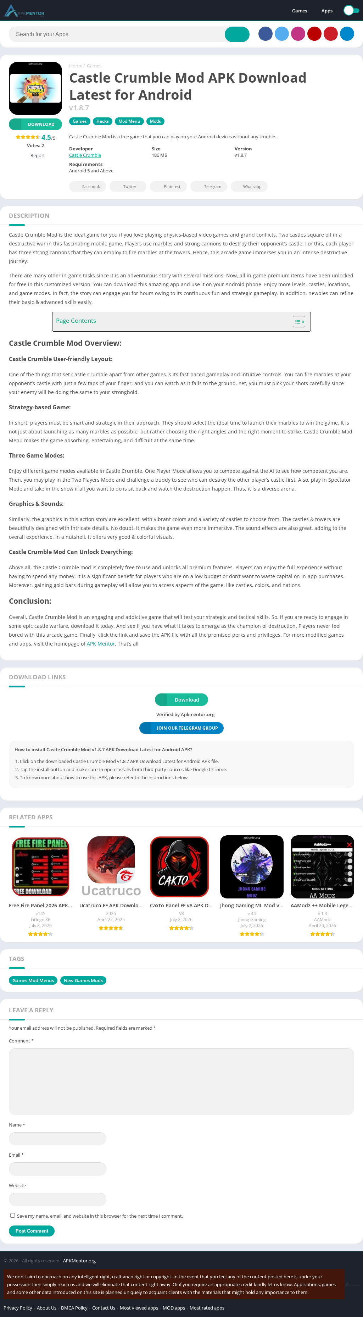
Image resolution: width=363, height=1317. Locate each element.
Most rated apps (207, 1308)
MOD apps (174, 1308)
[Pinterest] (331, 34)
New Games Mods (83, 980)
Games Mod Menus (33, 980)
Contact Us (103, 1308)
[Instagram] (298, 34)
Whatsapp (252, 186)
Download (41, 124)
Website (17, 1185)
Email (16, 1155)
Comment (21, 1040)
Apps (327, 10)
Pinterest (172, 186)
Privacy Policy (18, 1308)
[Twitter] (282, 34)
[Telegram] (347, 34)
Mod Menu (129, 121)
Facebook (91, 186)
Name (17, 1125)
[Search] (237, 34)
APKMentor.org (79, 1260)
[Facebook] (265, 34)
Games (299, 10)
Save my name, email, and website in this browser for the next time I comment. (100, 1216)
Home (75, 65)
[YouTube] (314, 34)
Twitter (129, 186)
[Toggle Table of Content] (295, 322)
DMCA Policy (74, 1308)
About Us (46, 1308)
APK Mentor (101, 643)
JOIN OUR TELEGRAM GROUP (187, 728)
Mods (155, 121)
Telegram (212, 186)
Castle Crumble (85, 155)
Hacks (102, 121)
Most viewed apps (139, 1308)
